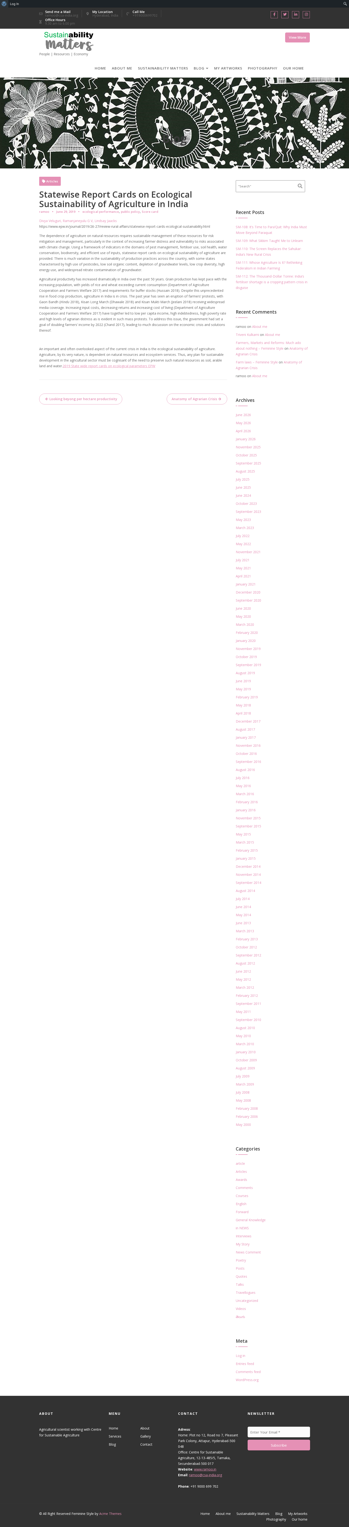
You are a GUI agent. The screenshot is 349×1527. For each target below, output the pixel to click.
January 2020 (246, 640)
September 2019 (248, 665)
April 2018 (243, 713)
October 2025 (246, 455)
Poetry (241, 1260)
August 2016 (245, 769)
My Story (243, 1244)
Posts (240, 1268)
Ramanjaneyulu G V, (78, 220)
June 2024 (243, 495)
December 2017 (248, 721)
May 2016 (243, 786)
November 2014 (248, 874)
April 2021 (243, 576)
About (144, 1428)
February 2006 (247, 1116)
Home (100, 68)
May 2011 (243, 1011)
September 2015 (248, 826)
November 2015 (248, 818)
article (240, 1163)
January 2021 (246, 584)
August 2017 (245, 729)
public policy (130, 211)
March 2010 (245, 1044)
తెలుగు (240, 1316)
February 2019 (247, 697)
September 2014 (248, 882)
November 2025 (248, 447)
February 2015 (247, 850)
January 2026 (246, 439)
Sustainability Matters (163, 68)
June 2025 (243, 487)
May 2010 (243, 1036)
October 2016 (246, 753)
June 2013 (243, 923)
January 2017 (246, 737)
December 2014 (248, 866)
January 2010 (246, 1052)
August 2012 (245, 963)
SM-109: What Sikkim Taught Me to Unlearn (269, 240)
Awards (241, 1179)
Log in (240, 1355)
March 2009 (245, 1084)
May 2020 (243, 616)
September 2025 (248, 463)
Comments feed (248, 1371)
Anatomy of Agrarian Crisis (194, 399)
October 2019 (246, 656)
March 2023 (245, 527)
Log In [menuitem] (14, 4)
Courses (242, 1195)
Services (115, 1436)
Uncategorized (247, 1300)
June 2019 (243, 681)
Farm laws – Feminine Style (257, 362)
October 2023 (246, 503)
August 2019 (245, 673)
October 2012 (246, 947)
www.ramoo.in (205, 1469)
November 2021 (248, 552)
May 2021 (243, 568)
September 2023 (248, 511)
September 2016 (248, 761)
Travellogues (245, 1292)
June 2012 (243, 971)
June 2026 (243, 415)
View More (297, 37)
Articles (52, 181)
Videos (241, 1308)
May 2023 (243, 519)
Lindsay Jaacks (105, 220)
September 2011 (248, 1003)
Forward (242, 1212)
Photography (262, 68)
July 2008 (243, 1092)
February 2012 (247, 995)
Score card (150, 211)
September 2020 (248, 600)
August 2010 (245, 1028)
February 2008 (247, 1108)
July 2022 (243, 536)
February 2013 (247, 939)
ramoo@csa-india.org (205, 1475)
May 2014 (243, 915)
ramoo (44, 211)
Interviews (243, 1236)
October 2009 (246, 1060)
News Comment (248, 1252)
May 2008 (243, 1100)
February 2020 (247, 632)
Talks (240, 1284)
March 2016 (245, 794)
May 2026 (243, 423)
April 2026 (243, 431)
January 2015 (246, 858)
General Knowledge (251, 1220)
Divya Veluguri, (51, 220)
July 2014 (243, 898)
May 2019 (243, 689)
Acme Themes (110, 1513)
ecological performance (100, 211)
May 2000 (243, 1124)
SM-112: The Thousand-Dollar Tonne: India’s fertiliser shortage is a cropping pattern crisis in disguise (271, 282)
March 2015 (245, 842)
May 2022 (243, 544)
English (241, 1204)
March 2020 (245, 624)
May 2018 (243, 705)
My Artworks (228, 68)
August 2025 (245, 471)
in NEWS (242, 1228)
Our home (293, 68)
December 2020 (248, 592)
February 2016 (247, 802)
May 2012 (243, 979)
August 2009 (245, 1068)
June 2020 (243, 608)
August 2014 (245, 890)
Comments (244, 1187)
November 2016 (248, 745)
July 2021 (243, 560)
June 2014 (243, 907)
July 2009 (243, 1076)
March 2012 (245, 987)
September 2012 (248, 955)
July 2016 (243, 777)
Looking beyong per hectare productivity (83, 399)
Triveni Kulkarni (247, 334)
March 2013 (245, 931)
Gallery (145, 1436)
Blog (199, 68)
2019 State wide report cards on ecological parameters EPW (109, 366)
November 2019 (248, 648)
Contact (146, 1444)
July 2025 (243, 479)
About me (122, 68)
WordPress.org (247, 1380)
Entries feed (245, 1363)
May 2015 (243, 834)
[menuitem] (4, 4)
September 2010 (248, 1019)
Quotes (241, 1276)
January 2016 (246, 810)
